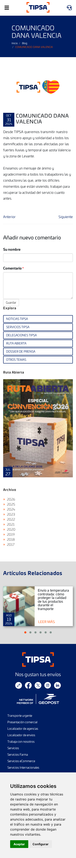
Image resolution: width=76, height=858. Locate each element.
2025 (11, 504)
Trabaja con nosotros (21, 742)
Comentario (12, 268)
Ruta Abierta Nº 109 (38, 428)
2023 (11, 514)
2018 (11, 539)
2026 (11, 499)
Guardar (11, 302)
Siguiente (65, 216)
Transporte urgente (19, 716)
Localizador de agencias (22, 729)
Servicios (13, 748)
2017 (11, 544)
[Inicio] (38, 8)
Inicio (15, 43)
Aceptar (19, 844)
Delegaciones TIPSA (21, 335)
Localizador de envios (21, 735)
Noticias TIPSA (17, 319)
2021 (11, 524)
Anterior (9, 216)
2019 (11, 534)
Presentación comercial (22, 722)
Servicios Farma (17, 755)
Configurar (41, 844)
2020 (11, 529)
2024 (11, 509)
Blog (24, 43)
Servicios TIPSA (17, 327)
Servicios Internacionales (23, 767)
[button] (25, 632)
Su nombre (11, 249)
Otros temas (16, 360)
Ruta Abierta (16, 343)
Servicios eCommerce (21, 761)
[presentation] (10, 431)
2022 (11, 519)
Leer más (46, 621)
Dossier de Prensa (20, 351)
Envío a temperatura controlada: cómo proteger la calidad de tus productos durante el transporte (53, 599)
